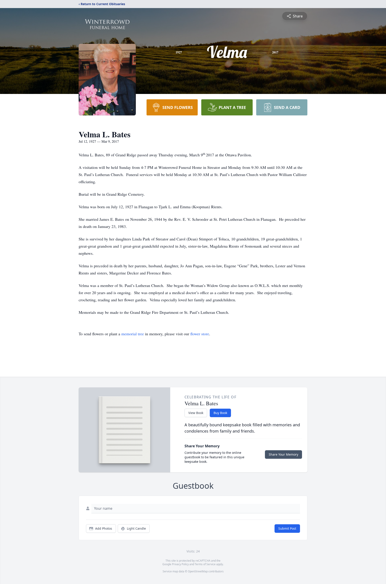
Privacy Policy (180, 564)
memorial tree (132, 333)
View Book (195, 413)
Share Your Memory (283, 454)
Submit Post (287, 528)
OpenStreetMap (198, 571)
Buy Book (220, 413)
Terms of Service (205, 564)
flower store (199, 333)
